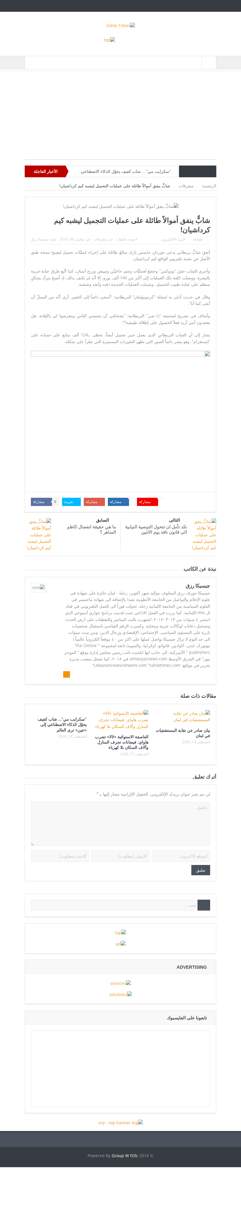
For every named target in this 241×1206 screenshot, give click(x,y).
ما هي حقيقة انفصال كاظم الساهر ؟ (91, 529)
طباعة (197, 239)
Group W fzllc (125, 1155)
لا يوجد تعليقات (126, 239)
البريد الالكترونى (173, 239)
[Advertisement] (120, 118)
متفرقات (99, 239)
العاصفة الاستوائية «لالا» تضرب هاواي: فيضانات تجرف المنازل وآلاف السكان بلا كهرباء (121, 742)
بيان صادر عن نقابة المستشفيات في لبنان (183, 732)
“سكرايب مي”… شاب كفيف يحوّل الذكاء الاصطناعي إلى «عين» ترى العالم (62, 724)
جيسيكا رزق (40, 239)
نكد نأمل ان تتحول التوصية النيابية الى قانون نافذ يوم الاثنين (156, 529)
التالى (174, 519)
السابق (102, 519)
